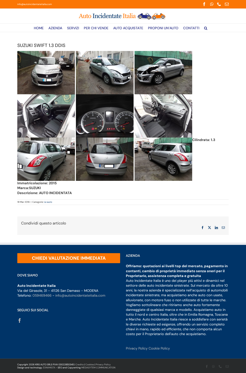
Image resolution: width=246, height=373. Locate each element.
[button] (205, 28)
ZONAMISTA (49, 367)
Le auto (48, 202)
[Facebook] (19, 320)
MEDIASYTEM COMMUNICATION (98, 367)
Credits (80, 364)
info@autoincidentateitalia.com (34, 4)
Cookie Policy (159, 348)
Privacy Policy (137, 348)
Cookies (89, 364)
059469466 (42, 295)
